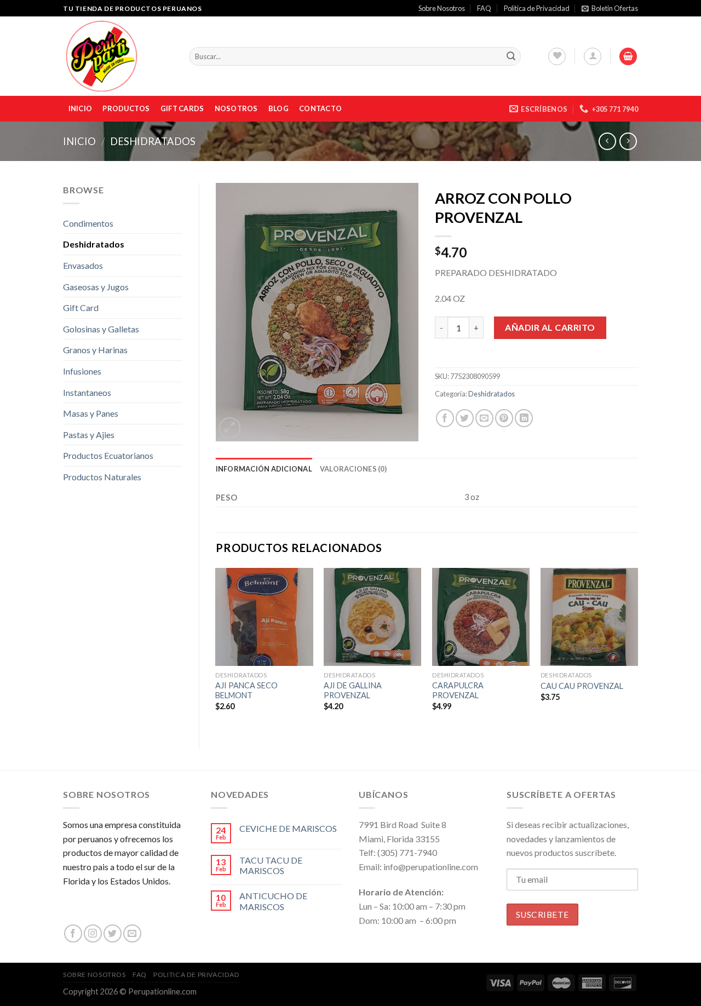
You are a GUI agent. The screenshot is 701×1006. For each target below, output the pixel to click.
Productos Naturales (102, 477)
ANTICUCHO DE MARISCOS (273, 900)
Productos (126, 108)
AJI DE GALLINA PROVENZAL (353, 690)
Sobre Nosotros (441, 8)
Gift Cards (182, 108)
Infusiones (82, 371)
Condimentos (88, 223)
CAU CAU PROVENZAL (582, 686)
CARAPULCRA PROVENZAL (458, 690)
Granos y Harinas (95, 349)
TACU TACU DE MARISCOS (270, 865)
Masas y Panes (90, 413)
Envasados (83, 265)
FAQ (484, 8)
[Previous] (216, 649)
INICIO (80, 108)
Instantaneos (87, 392)
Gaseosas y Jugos (96, 286)
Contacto (320, 108)
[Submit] (511, 56)
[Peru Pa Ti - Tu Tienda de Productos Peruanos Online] (118, 56)
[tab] (264, 469)
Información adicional (264, 468)
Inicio (79, 141)
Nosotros (236, 108)
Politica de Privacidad (537, 8)
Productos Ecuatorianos (108, 455)
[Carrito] (628, 57)
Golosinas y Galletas (101, 329)
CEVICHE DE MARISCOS (288, 828)
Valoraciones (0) (353, 468)
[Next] (637, 649)
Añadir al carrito (550, 327)
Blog (278, 108)
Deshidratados (153, 141)
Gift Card (81, 307)
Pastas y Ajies (88, 434)
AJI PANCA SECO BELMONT (246, 690)
